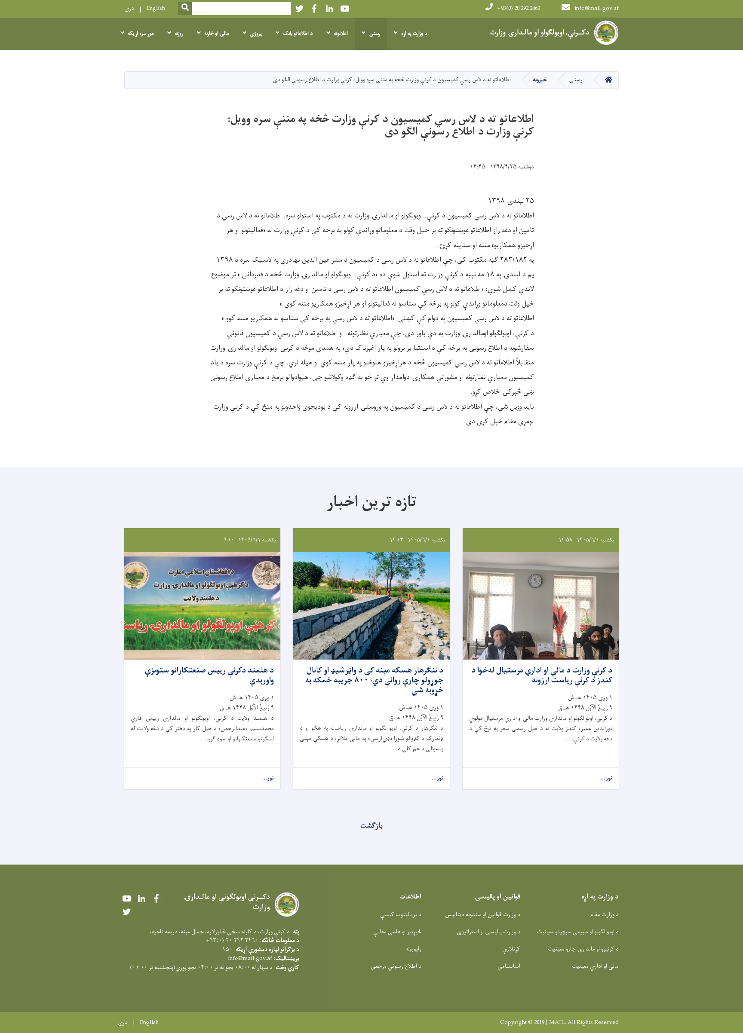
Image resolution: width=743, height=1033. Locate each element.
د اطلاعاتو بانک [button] (298, 33)
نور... (606, 778)
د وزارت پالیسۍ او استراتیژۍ (488, 931)
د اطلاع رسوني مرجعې (396, 966)
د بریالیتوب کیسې (400, 914)
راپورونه (413, 949)
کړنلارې (511, 949)
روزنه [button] (179, 33)
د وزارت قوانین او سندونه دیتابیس (482, 914)
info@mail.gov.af (596, 8)
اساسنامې (508, 966)
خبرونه (540, 79)
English (155, 8)
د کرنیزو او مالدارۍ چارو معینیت (583, 949)
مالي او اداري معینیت (595, 966)
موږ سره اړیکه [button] (141, 33)
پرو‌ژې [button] (256, 33)
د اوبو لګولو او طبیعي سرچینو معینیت (578, 931)
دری (129, 8)
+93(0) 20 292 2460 (518, 8)
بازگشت (371, 826)
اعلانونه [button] (341, 33)
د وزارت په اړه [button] (414, 33)
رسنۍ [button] (374, 33)
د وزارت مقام (604, 914)
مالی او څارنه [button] (216, 33)
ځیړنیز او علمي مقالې (397, 931)
